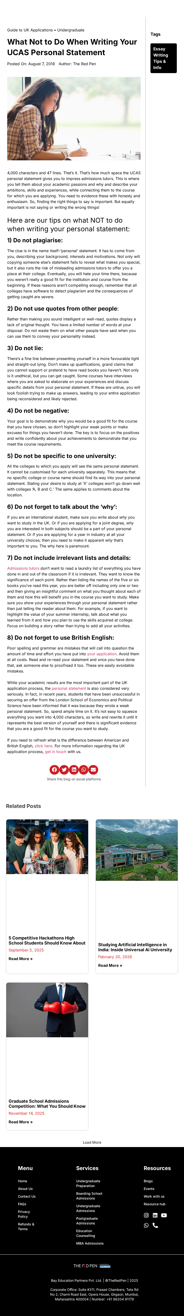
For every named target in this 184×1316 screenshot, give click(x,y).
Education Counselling (85, 1117)
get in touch (55, 751)
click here (43, 745)
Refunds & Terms (26, 1110)
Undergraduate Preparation (88, 1067)
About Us (25, 1073)
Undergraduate (70, 30)
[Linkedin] (155, 1099)
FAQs (22, 1088)
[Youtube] (164, 1099)
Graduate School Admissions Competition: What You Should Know (47, 988)
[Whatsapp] (146, 1109)
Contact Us (27, 1080)
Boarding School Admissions (89, 1079)
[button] (54, 770)
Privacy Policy (24, 1098)
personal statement (69, 688)
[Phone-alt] (155, 1109)
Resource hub (155, 1088)
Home (22, 1065)
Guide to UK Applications (30, 30)
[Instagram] (146, 1099)
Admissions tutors (23, 568)
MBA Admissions (90, 1127)
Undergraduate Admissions (88, 1092)
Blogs (148, 1065)
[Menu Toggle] (167, 7)
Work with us (154, 1080)
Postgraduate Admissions (87, 1104)
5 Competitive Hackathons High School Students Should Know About (47, 886)
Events (149, 1073)
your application (101, 653)
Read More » (21, 904)
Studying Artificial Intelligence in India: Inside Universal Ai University (135, 886)
